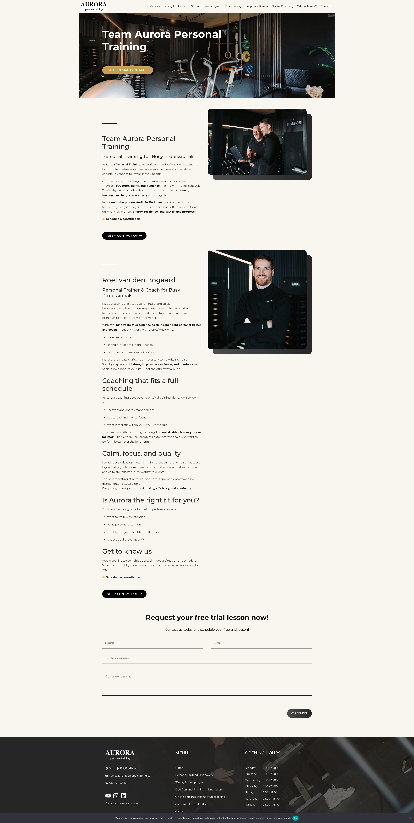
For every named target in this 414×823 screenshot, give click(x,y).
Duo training (233, 6)
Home (179, 767)
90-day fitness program (206, 6)
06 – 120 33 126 (118, 782)
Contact (326, 6)
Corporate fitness (256, 6)
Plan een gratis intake (125, 70)
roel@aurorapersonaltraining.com (131, 775)
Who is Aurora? (307, 6)
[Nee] (410, 818)
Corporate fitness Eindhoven (193, 804)
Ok (295, 818)
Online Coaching (282, 6)
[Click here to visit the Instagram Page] (115, 796)
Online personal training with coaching (200, 796)
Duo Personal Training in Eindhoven (198, 789)
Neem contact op (123, 235)
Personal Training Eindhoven (168, 6)
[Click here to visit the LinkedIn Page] (108, 796)
